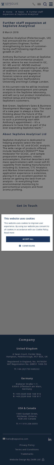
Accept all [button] (28, 239)
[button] (27, 245)
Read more (9, 232)
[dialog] (27, 232)
